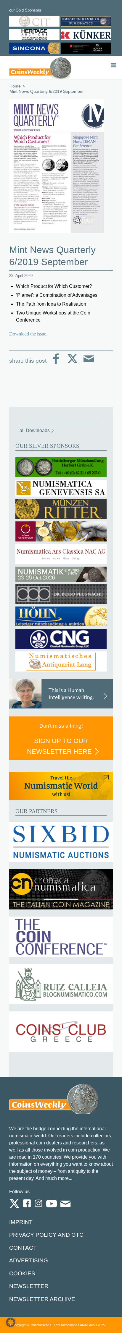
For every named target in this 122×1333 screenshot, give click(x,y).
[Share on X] (72, 363)
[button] (10, 1322)
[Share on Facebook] (56, 363)
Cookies (22, 1273)
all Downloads (35, 430)
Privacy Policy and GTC (46, 1235)
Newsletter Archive (42, 1299)
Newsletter (29, 1286)
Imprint (21, 1222)
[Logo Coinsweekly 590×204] (40, 68)
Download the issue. (28, 333)
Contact (23, 1248)
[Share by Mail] (88, 363)
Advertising (28, 1260)
